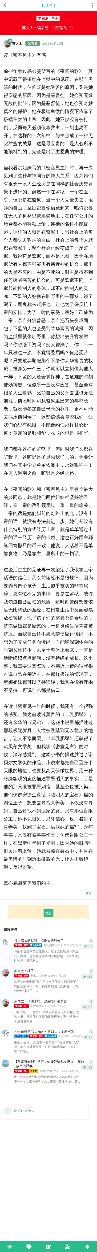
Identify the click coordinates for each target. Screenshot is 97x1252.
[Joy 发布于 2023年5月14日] (5, 1033)
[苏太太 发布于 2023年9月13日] (5, 1003)
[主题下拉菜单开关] (92, 5)
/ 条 (47, 5)
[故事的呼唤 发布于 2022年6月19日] (5, 1063)
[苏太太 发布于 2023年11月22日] (5, 973)
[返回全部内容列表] (4, 5)
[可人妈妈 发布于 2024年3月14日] (5, 942)
